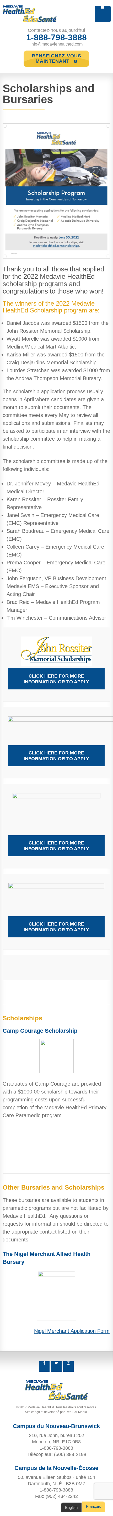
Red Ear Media (76, 1412)
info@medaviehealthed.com (56, 44)
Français (93, 1506)
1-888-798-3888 (56, 37)
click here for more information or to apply (56, 678)
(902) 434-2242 (62, 1496)
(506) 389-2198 (70, 1454)
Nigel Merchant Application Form (72, 1331)
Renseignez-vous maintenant (56, 58)
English (71, 1507)
